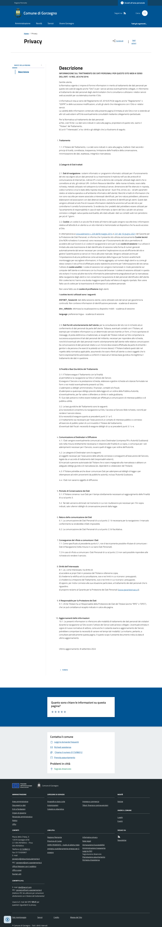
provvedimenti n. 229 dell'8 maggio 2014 (94, 233)
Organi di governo (19, 812)
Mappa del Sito (76, 917)
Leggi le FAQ (87, 851)
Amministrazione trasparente (93, 848)
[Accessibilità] (7, 919)
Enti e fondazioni (18, 809)
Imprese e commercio (90, 801)
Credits (56, 917)
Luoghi (120, 817)
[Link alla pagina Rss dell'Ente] (119, 836)
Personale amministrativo (22, 816)
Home (26, 33)
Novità (39, 23)
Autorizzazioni (52, 805)
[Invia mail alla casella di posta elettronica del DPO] (25, 887)
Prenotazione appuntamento (93, 857)
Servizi (51, 23)
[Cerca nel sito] (144, 13)
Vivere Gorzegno (66, 23)
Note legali (86, 841)
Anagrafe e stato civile (56, 801)
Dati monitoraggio (19, 917)
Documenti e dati (19, 805)
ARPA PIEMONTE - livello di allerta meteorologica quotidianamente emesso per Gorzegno (63, 848)
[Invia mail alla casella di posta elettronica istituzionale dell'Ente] (26, 859)
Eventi (120, 821)
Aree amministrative (20, 801)
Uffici (14, 824)
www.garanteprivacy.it (128, 589)
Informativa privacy (90, 837)
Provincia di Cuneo (54, 841)
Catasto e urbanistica (55, 809)
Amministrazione (22, 23)
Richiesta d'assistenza (91, 860)
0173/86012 (25, 849)
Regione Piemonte (20, 3)
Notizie (120, 801)
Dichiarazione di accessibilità (93, 844)
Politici (14, 820)
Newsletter (122, 840)
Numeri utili (16, 874)
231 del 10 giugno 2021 (125, 233)
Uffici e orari (16, 870)
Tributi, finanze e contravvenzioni (95, 805)
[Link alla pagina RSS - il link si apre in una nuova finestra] (124, 13)
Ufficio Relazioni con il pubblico (24, 866)
